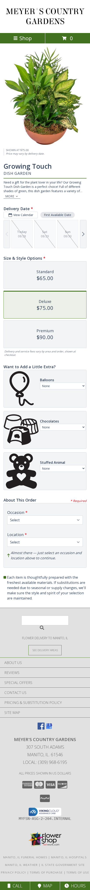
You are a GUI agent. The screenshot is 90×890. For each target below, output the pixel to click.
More (9, 196)
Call (16, 886)
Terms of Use (77, 872)
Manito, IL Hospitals (69, 857)
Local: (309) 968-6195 (45, 762)
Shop (25, 38)
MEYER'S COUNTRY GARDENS (45, 16)
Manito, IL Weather (21, 865)
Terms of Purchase (46, 872)
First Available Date (57, 215)
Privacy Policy (13, 872)
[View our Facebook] (41, 728)
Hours (77, 886)
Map (46, 886)
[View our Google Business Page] (48, 728)
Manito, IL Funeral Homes (25, 857)
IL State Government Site (63, 865)
